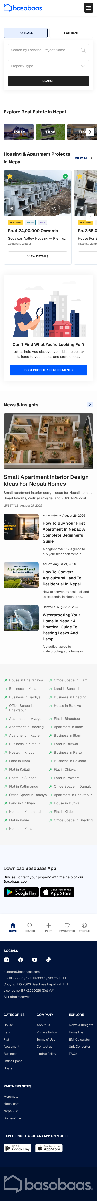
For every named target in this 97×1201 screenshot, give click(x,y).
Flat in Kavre (19, 820)
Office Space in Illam (70, 680)
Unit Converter (79, 1046)
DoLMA (48, 990)
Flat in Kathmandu (23, 786)
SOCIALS (11, 951)
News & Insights (21, 405)
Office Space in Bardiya (28, 795)
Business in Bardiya (25, 697)
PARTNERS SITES (17, 1086)
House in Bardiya (67, 705)
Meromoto (11, 1096)
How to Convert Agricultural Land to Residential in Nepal (62, 578)
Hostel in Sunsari (22, 778)
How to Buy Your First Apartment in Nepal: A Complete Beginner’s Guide (64, 532)
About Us (43, 1025)
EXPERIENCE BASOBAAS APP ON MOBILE (36, 1136)
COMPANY (45, 1015)
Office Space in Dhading (73, 820)
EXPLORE (76, 1015)
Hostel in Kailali (21, 828)
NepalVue (11, 1111)
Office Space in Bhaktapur (21, 707)
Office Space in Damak (72, 786)
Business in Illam (67, 735)
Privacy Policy (47, 1032)
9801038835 (13, 978)
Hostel (8, 1068)
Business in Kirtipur (24, 744)
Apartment (11, 1046)
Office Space (13, 1061)
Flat (6, 1039)
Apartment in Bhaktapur (73, 795)
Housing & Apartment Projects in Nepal (37, 158)
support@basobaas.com (22, 972)
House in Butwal (67, 803)
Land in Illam (19, 761)
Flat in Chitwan (66, 769)
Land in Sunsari (66, 688)
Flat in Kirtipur (65, 811)
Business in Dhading (70, 697)
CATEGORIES (14, 1015)
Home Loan (77, 1032)
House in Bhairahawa (26, 680)
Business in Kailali (23, 688)
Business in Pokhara (70, 761)
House (8, 1025)
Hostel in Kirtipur (22, 752)
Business (10, 1054)
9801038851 (35, 978)
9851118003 (57, 978)
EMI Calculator (79, 1039)
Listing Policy (46, 1054)
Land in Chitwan (22, 803)
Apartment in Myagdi (25, 718)
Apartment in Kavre (24, 735)
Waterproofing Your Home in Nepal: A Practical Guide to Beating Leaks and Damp (61, 626)
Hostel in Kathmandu (26, 811)
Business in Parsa (68, 752)
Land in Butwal (66, 744)
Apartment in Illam (68, 727)
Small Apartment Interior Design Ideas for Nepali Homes (46, 480)
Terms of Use (46, 1039)
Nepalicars (11, 1104)
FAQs (73, 1054)
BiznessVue (12, 1118)
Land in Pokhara (67, 778)
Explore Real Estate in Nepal (35, 112)
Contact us (44, 1046)
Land (7, 1032)
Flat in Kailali (19, 769)
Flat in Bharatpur (67, 718)
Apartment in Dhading (26, 727)
